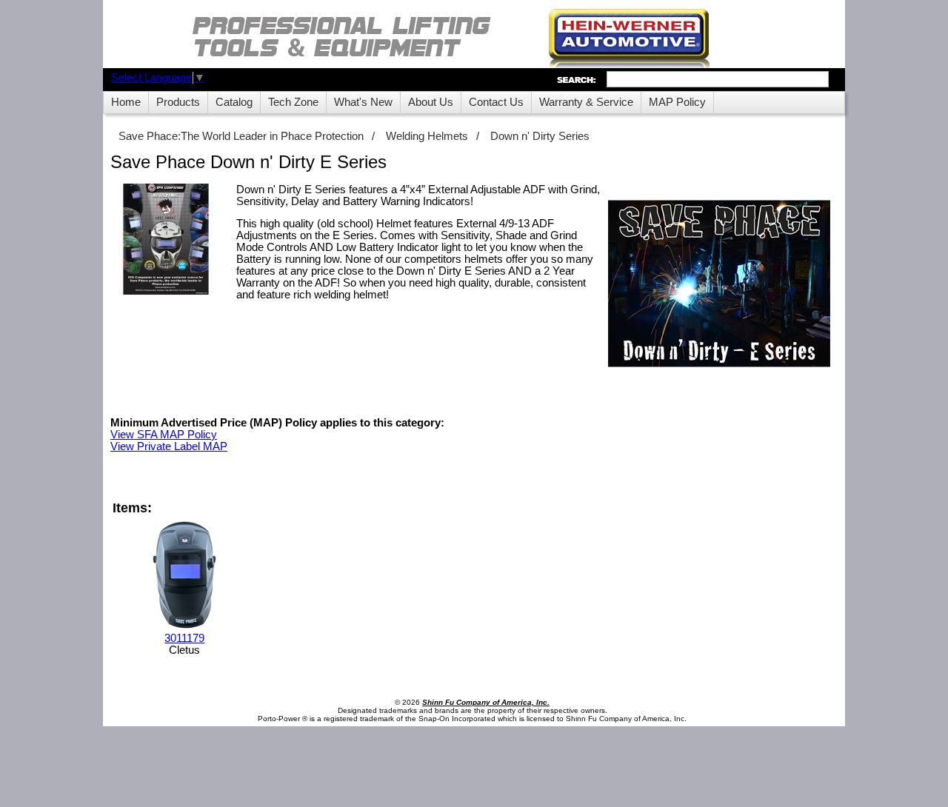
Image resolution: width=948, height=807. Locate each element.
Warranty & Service (586, 102)
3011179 (184, 638)
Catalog (234, 102)
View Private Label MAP (168, 446)
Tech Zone (293, 102)
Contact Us (496, 102)
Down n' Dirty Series (540, 136)
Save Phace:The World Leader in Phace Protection (241, 136)
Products (178, 102)
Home (126, 102)
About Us (430, 102)
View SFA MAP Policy (163, 435)
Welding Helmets (427, 136)
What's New (363, 102)
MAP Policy (677, 102)
